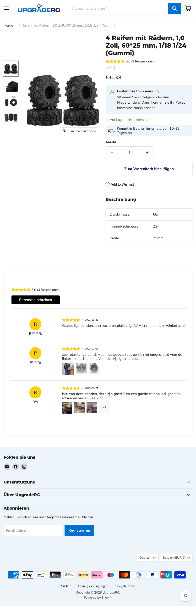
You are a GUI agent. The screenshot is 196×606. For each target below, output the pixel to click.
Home (8, 25)
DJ (114, 68)
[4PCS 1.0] (10, 68)
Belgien (174, 558)
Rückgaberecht (124, 586)
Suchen (66, 586)
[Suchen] (174, 8)
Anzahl (111, 142)
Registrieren (79, 530)
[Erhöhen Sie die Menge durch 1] (147, 152)
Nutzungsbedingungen (92, 586)
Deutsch (145, 558)
